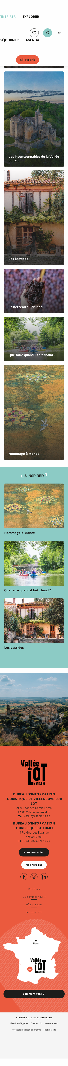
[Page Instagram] (34, 876)
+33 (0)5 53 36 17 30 (37, 816)
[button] (47, 32)
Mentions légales (19, 1023)
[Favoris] (34, 32)
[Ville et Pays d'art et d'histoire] (20, 1039)
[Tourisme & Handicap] (45, 1039)
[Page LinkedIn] (44, 876)
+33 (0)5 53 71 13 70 (37, 841)
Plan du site (50, 1029)
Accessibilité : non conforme (26, 1029)
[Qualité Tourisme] (32, 1039)
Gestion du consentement (44, 1023)
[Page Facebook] (23, 876)
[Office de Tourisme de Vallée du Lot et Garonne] (34, 772)
